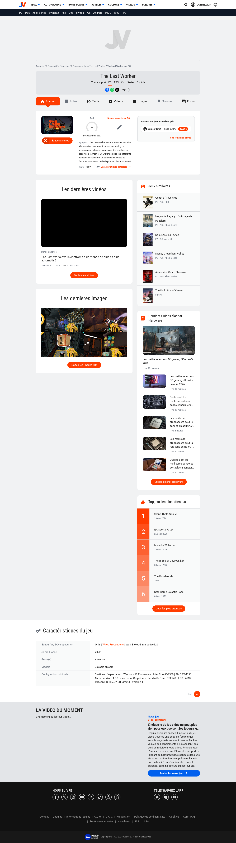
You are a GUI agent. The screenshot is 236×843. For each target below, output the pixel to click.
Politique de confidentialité (149, 816)
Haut (189, 694)
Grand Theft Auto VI (165, 514)
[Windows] (174, 796)
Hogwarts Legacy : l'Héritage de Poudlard (173, 218)
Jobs (146, 821)
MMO (108, 12)
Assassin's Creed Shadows (170, 272)
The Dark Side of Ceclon (169, 292)
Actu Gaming (52, 4)
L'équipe (57, 816)
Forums (147, 4)
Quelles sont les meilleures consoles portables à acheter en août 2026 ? (181, 464)
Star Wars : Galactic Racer (169, 592)
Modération (123, 816)
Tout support (98, 82)
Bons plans (76, 4)
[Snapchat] (117, 796)
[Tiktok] (100, 796)
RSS (136, 821)
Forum (191, 101)
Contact (44, 816)
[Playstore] (157, 796)
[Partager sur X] (117, 90)
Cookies (174, 816)
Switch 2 (54, 12)
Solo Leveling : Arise (167, 235)
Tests (95, 101)
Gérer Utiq (189, 816)
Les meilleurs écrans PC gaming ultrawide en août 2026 (182, 380)
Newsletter (124, 821)
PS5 (27, 12)
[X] (64, 796)
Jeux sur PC (66, 66)
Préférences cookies (102, 821)
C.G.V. (109, 816)
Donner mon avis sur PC (118, 118)
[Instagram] (73, 796)
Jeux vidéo (54, 66)
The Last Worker (97, 66)
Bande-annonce (60, 140)
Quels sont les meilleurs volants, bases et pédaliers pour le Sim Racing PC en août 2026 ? (180, 401)
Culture (113, 4)
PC (20, 12)
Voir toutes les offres (180, 137)
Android (97, 12)
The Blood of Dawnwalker (169, 560)
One (71, 12)
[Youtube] (82, 796)
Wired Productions (113, 644)
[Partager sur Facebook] (107, 90)
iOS (89, 12)
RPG (116, 12)
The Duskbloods (163, 576)
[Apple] (166, 796)
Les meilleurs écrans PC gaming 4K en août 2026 (168, 361)
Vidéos (130, 4)
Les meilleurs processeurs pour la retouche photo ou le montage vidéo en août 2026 (182, 443)
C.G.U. (98, 816)
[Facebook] (56, 796)
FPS (124, 12)
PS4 (64, 12)
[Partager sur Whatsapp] (112, 90)
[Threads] (108, 796)
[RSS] (91, 796)
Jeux (34, 4)
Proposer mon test (92, 136)
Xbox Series (39, 12)
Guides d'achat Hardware (168, 481)
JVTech (96, 4)
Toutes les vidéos (84, 275)
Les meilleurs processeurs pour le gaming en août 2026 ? (182, 422)
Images (143, 101)
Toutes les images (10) (84, 365)
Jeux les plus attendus (169, 608)
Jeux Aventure (81, 66)
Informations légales (78, 816)
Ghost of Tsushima (166, 197)
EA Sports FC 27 (163, 529)
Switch (80, 12)
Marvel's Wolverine (165, 545)
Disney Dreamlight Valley (169, 253)
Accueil (39, 66)
